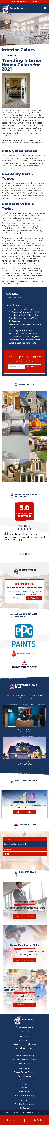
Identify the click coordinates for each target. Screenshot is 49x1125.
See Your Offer (33, 366)
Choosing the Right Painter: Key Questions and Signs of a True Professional (23, 318)
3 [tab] (26, 554)
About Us (24, 1100)
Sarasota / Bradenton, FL (15, 844)
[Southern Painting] (13, 9)
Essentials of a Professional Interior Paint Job (25, 326)
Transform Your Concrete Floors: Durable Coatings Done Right (24, 341)
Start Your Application (24, 916)
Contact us (30, 281)
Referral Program (24, 1076)
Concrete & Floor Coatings (24, 1052)
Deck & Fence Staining (24, 1056)
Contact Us (24, 1108)
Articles (24, 1088)
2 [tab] (23, 554)
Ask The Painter (16, 297)
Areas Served (24, 1091)
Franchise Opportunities (24, 1104)
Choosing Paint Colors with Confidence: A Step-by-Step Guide (24, 311)
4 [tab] (28, 554)
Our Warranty (24, 1068)
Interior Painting (24, 1036)
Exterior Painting (24, 1040)
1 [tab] (20, 554)
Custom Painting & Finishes (25, 1044)
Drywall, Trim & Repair (24, 1048)
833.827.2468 (26, 1027)
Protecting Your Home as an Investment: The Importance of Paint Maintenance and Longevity (24, 333)
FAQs (24, 1084)
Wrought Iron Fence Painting (24, 1060)
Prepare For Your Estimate (24, 1072)
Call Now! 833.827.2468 (24, 1)
